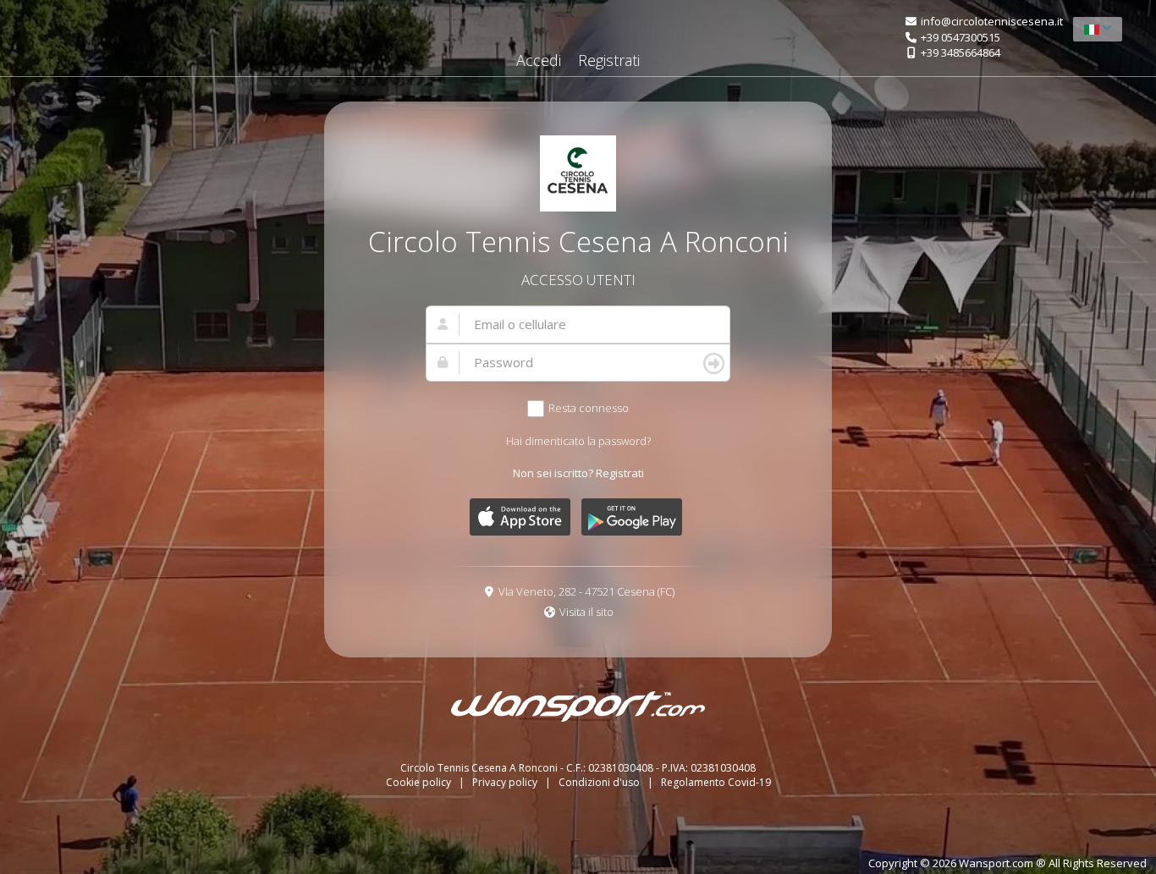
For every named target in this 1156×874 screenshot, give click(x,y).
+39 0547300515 (960, 37)
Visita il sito (586, 611)
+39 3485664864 (960, 52)
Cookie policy (420, 782)
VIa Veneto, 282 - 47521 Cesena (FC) (586, 591)
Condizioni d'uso (600, 782)
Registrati (609, 60)
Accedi (538, 60)
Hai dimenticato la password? (578, 440)
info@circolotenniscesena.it (992, 21)
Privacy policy (506, 782)
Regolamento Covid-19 (716, 782)
